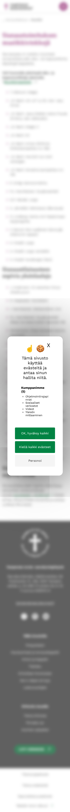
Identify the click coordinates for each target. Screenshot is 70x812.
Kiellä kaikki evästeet (35, 447)
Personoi (35, 461)
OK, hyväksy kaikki (35, 433)
